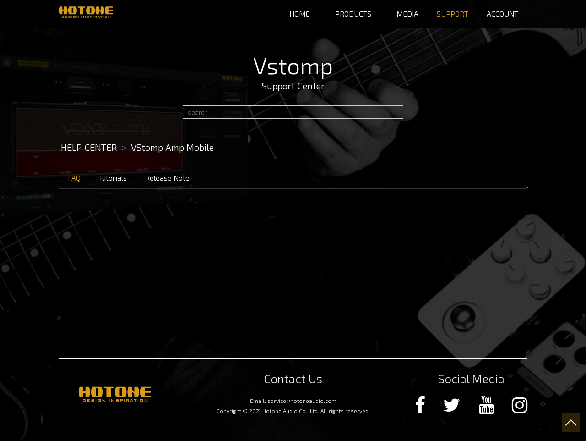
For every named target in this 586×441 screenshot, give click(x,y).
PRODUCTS (353, 13)
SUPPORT (452, 13)
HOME (299, 13)
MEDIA (407, 13)
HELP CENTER (89, 147)
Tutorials (113, 177)
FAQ (74, 177)
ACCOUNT (502, 13)
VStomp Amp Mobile (172, 147)
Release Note (167, 177)
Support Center (293, 85)
